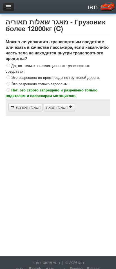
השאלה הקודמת (28, 107)
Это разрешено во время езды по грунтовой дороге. (55, 77)
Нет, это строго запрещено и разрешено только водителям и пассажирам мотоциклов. (51, 92)
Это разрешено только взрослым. (40, 83)
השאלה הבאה (57, 107)
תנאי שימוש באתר (46, 262)
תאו (93, 6)
